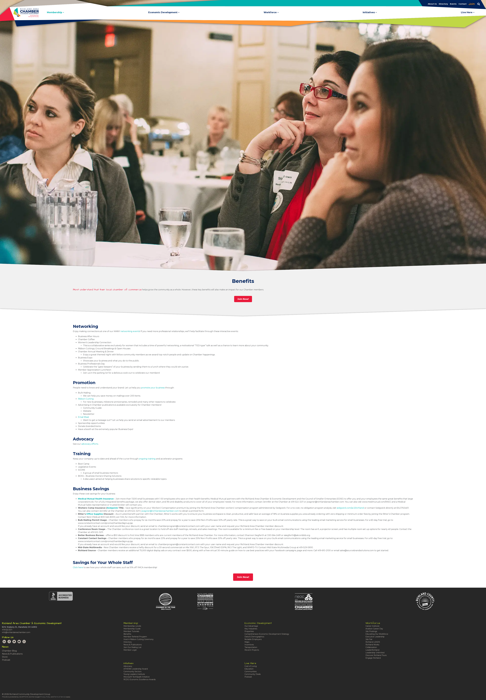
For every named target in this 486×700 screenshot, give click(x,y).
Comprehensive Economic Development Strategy (267, 634)
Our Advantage (251, 626)
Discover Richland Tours (376, 655)
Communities (251, 671)
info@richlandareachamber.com (16, 632)
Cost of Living (251, 666)
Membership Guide (132, 629)
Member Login (130, 650)
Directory (128, 642)
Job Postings (371, 631)
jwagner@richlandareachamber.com (160, 511)
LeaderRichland (372, 650)
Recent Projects (252, 650)
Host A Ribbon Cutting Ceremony (139, 639)
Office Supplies (94, 514)
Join (472, 4)
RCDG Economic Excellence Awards (140, 679)
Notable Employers (253, 639)
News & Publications (12, 654)
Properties (249, 631)
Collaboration (371, 647)
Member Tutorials (131, 631)
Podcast (6, 660)
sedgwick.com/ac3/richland (350, 508)
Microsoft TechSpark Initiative (137, 677)
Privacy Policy (45, 697)
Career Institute (372, 626)
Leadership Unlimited (375, 652)
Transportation (251, 647)
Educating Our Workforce (377, 634)
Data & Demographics (254, 637)
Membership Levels (132, 626)
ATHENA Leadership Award (136, 669)
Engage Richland (373, 658)
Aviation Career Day (374, 629)
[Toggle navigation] (478, 4)
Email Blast (83, 417)
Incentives (249, 645)
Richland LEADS (373, 642)
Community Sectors (132, 671)
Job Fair (369, 639)
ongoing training (147, 459)
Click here (78, 567)
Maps (247, 642)
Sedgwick (112, 508)
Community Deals (253, 674)
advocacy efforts (89, 444)
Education (249, 669)
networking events (130, 331)
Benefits (127, 634)
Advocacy (128, 666)
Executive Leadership (375, 637)
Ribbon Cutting (86, 399)
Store (5, 657)
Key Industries (251, 629)
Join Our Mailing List (132, 647)
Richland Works (372, 645)
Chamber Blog (9, 651)
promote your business (153, 387)
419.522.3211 (7, 630)
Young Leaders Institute (134, 674)
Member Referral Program (135, 637)
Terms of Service (60, 697)
